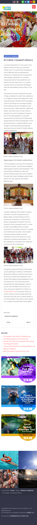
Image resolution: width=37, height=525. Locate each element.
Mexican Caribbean (27, 490)
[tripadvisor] (34, 2)
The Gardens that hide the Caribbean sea (17, 336)
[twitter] (28, 2)
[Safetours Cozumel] (6, 7)
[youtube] (31, 2)
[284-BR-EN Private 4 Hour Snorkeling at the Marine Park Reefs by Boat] (18, 398)
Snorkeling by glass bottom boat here (15, 339)
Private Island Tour (10, 291)
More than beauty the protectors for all (16, 351)
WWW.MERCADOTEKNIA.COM (19, 516)
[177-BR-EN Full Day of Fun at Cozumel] (18, 369)
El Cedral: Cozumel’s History (11, 29)
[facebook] (25, 2)
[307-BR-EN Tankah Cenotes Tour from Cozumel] (18, 427)
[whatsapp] (23, 2)
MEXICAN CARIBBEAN (11, 316)
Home (12, 490)
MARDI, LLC (30, 512)
